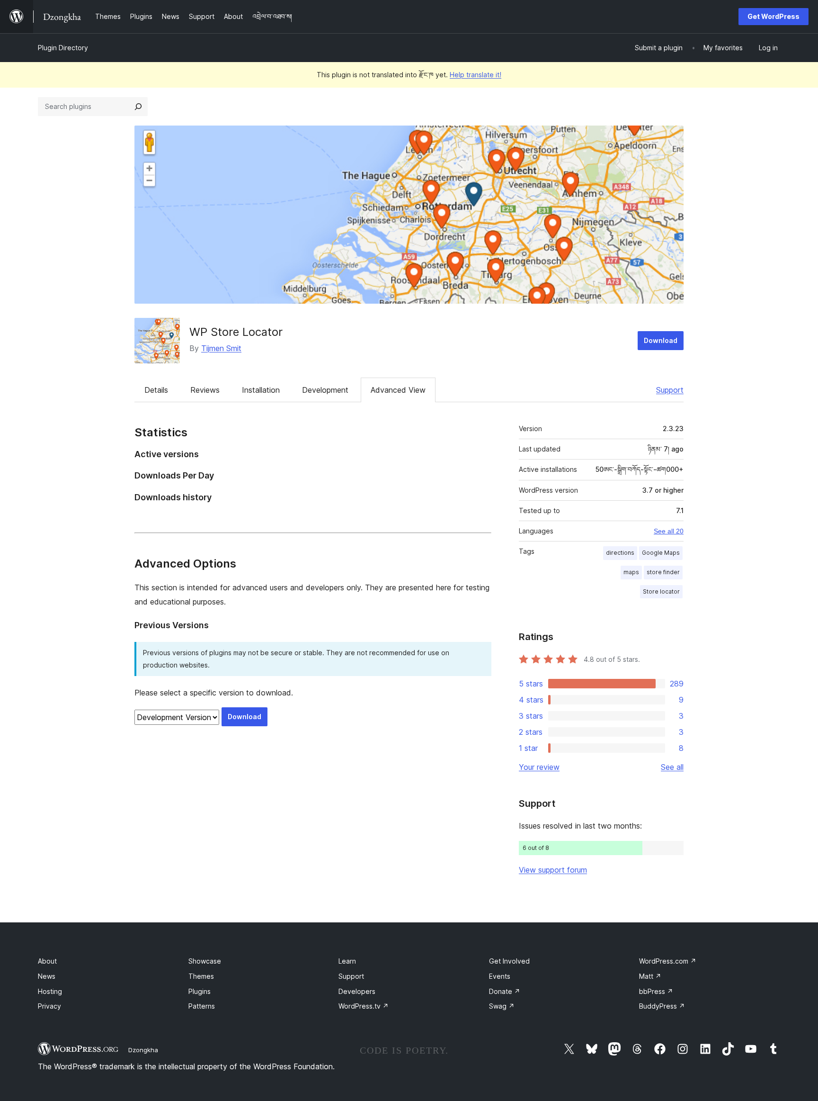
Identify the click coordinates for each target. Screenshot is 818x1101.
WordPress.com (667, 961)
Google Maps (661, 552)
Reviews (205, 390)
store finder (663, 572)
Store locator (661, 591)
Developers (356, 991)
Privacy (49, 1006)
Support (670, 390)
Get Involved (509, 961)
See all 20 (669, 531)
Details (156, 390)
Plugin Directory (63, 48)
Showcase (204, 961)
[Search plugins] (138, 106)
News (46, 976)
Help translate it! (475, 75)
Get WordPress (773, 16)
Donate (504, 991)
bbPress (656, 991)
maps (631, 572)
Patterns (201, 1006)
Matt (650, 976)
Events (499, 976)
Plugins (199, 991)
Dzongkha (143, 1050)
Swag (502, 1006)
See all (672, 767)
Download (660, 340)
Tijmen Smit (221, 348)
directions (620, 552)
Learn (347, 961)
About (47, 961)
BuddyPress (662, 1006)
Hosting (50, 991)
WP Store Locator (236, 332)
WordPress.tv (363, 1006)
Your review (539, 767)
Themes (201, 976)
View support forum (553, 870)
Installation (261, 390)
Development (325, 390)
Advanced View (398, 390)
